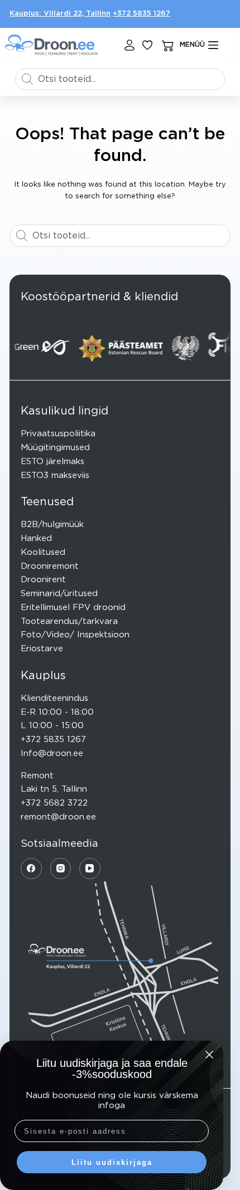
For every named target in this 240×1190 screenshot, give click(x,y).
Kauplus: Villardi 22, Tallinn (60, 13)
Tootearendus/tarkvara (69, 621)
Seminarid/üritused (59, 593)
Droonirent (43, 580)
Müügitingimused (55, 447)
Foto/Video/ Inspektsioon (75, 635)
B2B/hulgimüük (52, 524)
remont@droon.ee (58, 817)
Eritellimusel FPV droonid (73, 607)
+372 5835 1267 (141, 13)
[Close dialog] (209, 1054)
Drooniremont (50, 566)
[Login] (129, 45)
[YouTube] (89, 868)
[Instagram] (60, 868)
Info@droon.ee (52, 753)
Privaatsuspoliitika (58, 434)
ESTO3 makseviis (55, 475)
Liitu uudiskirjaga (111, 1162)
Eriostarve (42, 649)
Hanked (36, 538)
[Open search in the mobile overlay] (120, 79)
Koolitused (43, 552)
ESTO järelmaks (52, 461)
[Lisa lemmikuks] (147, 45)
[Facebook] (31, 868)
